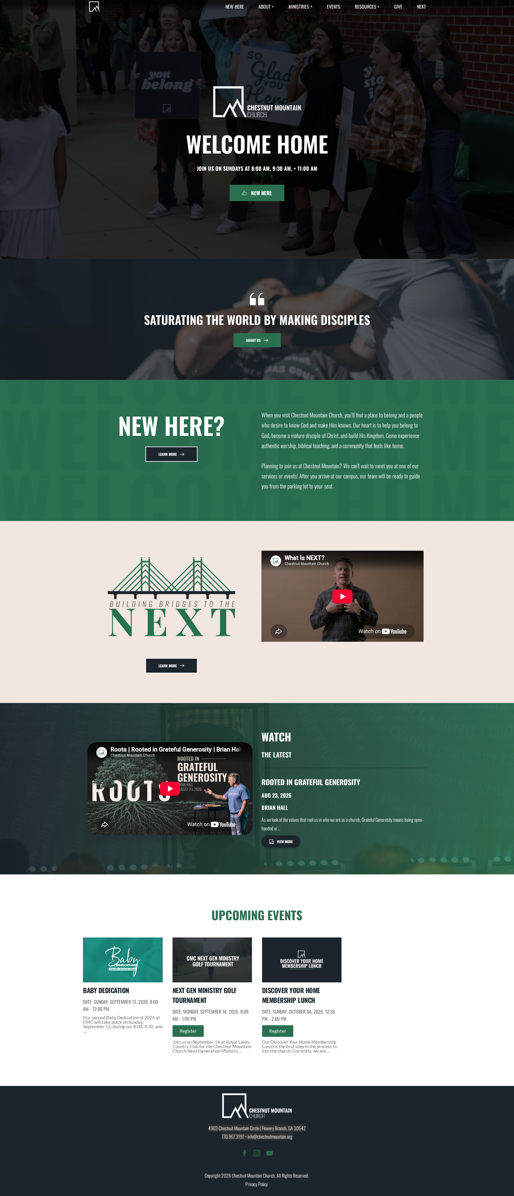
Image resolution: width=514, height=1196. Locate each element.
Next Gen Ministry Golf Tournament (205, 995)
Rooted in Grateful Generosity (310, 782)
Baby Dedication (106, 990)
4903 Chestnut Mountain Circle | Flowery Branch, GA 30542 (257, 1128)
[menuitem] (235, 6)
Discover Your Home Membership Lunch (291, 995)
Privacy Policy (257, 1184)
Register (188, 1031)
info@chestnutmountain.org (269, 1136)
